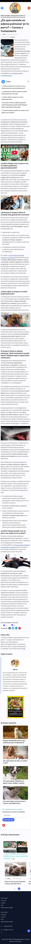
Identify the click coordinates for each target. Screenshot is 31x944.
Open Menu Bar (2, 8)
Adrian (4, 34)
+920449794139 (7, 926)
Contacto (3, 900)
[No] (13, 625)
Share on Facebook (9, 628)
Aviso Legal (4, 898)
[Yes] (5, 625)
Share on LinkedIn (16, 628)
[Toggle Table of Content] (28, 81)
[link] (5, 843)
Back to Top (28, 930)
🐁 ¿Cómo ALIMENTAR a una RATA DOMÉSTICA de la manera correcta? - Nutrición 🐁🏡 (9, 843)
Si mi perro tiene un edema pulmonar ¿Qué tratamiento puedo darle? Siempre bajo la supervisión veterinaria (14, 105)
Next (19, 888)
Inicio (2, 905)
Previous (14, 888)
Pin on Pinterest (19, 628)
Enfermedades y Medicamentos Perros (13, 16)
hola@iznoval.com (8, 929)
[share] (14, 843)
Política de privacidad (7, 907)
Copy (24, 649)
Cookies (3, 903)
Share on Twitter (13, 628)
